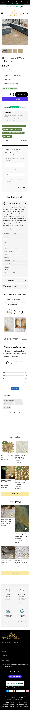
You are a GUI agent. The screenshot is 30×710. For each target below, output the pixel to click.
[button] (23, 13)
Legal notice (24, 706)
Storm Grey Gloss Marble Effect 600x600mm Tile (6, 562)
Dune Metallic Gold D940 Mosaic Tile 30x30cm (20, 482)
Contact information (10, 706)
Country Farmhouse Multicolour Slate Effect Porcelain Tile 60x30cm (21, 535)
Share (6, 140)
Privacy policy (22, 702)
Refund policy (9, 704)
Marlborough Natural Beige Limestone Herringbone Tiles (7, 521)
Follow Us (18, 312)
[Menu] (2, 13)
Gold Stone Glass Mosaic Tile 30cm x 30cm (6, 482)
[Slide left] (2, 2)
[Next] (25, 30)
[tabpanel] (15, 415)
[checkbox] (7, 407)
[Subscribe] (28, 660)
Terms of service (21, 704)
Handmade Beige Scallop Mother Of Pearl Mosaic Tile (20, 457)
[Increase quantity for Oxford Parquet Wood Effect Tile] (12, 94)
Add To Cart (21, 94)
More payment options (15, 103)
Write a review (15, 388)
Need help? (24, 140)
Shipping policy (10, 702)
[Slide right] (27, 2)
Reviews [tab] (8, 395)
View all (15, 493)
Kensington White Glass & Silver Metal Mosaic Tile (22, 562)
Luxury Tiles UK (17, 697)
